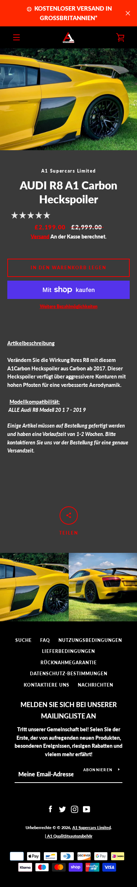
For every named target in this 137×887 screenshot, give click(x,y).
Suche (23, 640)
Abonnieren (98, 770)
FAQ (45, 640)
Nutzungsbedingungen (90, 640)
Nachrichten (95, 685)
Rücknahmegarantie (69, 662)
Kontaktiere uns (46, 685)
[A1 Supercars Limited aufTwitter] (62, 809)
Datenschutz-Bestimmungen (68, 673)
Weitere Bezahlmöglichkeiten (69, 306)
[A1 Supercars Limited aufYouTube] (86, 809)
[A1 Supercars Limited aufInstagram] (74, 809)
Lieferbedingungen (68, 651)
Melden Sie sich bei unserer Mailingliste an (68, 710)
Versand (40, 236)
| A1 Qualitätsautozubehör (68, 836)
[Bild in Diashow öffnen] (68, 99)
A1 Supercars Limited (91, 827)
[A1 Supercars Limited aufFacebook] (50, 809)
